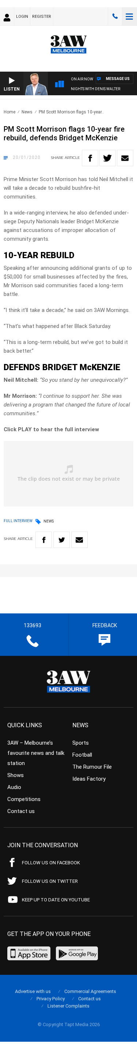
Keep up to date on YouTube (56, 899)
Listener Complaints (68, 1006)
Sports (80, 743)
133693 (115, 16)
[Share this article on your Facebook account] (90, 158)
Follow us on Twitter (50, 881)
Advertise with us (33, 991)
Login (22, 16)
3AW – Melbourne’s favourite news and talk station (35, 753)
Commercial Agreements (90, 991)
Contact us (21, 811)
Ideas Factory (89, 779)
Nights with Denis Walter (95, 89)
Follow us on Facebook (51, 862)
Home (9, 112)
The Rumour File (92, 767)
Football (82, 755)
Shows (15, 775)
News (27, 112)
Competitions (24, 799)
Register (41, 16)
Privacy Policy (51, 998)
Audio (14, 787)
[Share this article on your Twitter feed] (107, 158)
